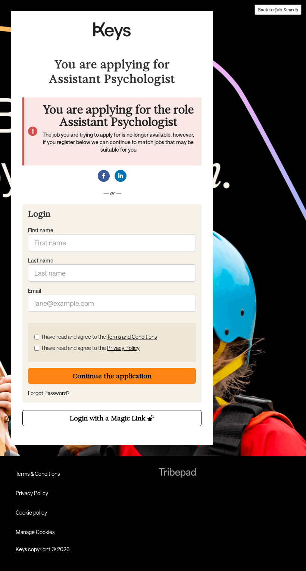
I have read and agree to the (99, 336)
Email (34, 291)
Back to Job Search (278, 9)
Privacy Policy (123, 348)
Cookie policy (31, 512)
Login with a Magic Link (108, 418)
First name (40, 230)
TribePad (177, 473)
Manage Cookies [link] (35, 532)
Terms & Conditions (38, 474)
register (66, 142)
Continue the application (112, 376)
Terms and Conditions (132, 336)
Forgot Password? (48, 393)
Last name (40, 260)
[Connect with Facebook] (104, 176)
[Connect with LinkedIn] (121, 176)
